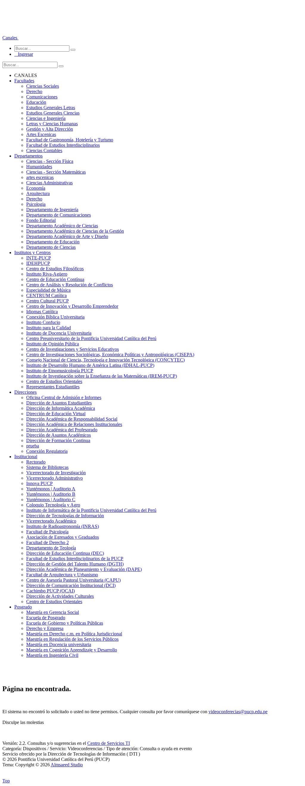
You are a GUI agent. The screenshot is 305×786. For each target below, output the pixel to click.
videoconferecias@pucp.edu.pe (237, 711)
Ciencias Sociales (42, 86)
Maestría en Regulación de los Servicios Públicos (72, 639)
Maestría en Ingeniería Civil (52, 655)
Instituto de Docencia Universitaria (58, 333)
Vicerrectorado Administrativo (54, 478)
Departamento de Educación (53, 241)
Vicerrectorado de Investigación (56, 472)
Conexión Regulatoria (47, 451)
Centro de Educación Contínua (55, 279)
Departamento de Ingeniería (52, 209)
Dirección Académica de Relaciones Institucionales (74, 424)
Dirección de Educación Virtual (55, 413)
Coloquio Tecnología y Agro (53, 504)
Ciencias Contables (44, 150)
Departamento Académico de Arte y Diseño (67, 236)
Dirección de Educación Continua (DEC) (65, 553)
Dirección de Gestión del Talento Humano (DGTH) (75, 563)
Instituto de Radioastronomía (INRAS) (62, 526)
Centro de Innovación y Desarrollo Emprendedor (72, 306)
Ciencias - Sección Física (49, 161)
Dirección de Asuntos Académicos (58, 435)
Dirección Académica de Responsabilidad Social (71, 418)
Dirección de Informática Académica (60, 408)
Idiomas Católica (42, 311)
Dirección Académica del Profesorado (61, 429)
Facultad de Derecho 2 (47, 542)
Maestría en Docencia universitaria (58, 644)
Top (6, 780)
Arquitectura (38, 193)
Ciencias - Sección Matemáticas (56, 172)
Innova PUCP (39, 483)
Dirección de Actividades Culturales (60, 596)
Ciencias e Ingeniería (46, 118)
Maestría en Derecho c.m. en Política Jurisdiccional (74, 633)
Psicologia (36, 204)
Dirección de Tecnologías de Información (65, 515)
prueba (32, 445)
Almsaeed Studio (67, 764)
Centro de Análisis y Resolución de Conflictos (69, 284)
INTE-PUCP (38, 257)
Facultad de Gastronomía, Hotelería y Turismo (69, 139)
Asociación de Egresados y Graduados (62, 537)
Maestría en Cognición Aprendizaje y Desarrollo (71, 649)
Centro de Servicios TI (108, 743)
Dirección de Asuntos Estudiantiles (59, 402)
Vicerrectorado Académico (51, 521)
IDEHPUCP (38, 263)
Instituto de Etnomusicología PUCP (59, 370)
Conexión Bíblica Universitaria (55, 316)
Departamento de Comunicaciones (58, 214)
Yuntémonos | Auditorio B (50, 494)
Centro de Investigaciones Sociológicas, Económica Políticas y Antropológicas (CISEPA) (110, 354)
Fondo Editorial (41, 220)
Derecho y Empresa (44, 628)
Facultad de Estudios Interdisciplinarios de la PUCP (74, 558)
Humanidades (39, 166)
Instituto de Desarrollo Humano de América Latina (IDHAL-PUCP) (90, 365)
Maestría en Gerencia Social (52, 612)
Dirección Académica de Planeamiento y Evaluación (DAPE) (84, 569)
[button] (10, 37)
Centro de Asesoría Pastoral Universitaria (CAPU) (73, 580)
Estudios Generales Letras (50, 107)
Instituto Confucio (43, 322)
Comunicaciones (41, 96)
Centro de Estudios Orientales (54, 381)
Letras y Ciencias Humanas (52, 123)
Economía (35, 188)
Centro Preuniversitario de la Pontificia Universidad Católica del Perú (91, 338)
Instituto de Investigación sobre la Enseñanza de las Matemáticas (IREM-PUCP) (101, 376)
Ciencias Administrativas (49, 182)
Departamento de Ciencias (51, 247)
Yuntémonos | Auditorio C (50, 499)
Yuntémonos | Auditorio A (50, 488)
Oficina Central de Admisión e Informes (63, 397)
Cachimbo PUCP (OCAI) (50, 590)
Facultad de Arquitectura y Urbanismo (62, 574)
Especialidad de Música (48, 290)
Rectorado (36, 461)
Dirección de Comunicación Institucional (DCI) (71, 585)
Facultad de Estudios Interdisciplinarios (63, 145)
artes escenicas (40, 177)
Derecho (34, 91)
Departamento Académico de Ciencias (62, 225)
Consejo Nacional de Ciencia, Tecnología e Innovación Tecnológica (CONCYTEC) (105, 359)
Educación (36, 102)
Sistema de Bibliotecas (47, 467)
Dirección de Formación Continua (58, 440)
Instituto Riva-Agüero (46, 274)
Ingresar (23, 54)
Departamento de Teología (51, 547)
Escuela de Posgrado (45, 617)
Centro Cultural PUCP (47, 300)
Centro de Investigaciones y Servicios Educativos (72, 349)
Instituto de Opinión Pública (52, 343)
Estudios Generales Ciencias (53, 112)
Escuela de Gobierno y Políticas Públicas (64, 623)
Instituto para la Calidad (48, 327)
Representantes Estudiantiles (53, 386)
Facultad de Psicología (47, 531)
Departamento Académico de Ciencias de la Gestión (75, 231)
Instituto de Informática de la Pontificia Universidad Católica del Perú (91, 510)
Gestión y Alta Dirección (49, 129)
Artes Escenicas (41, 134)
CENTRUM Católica (46, 295)
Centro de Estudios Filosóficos (55, 268)
